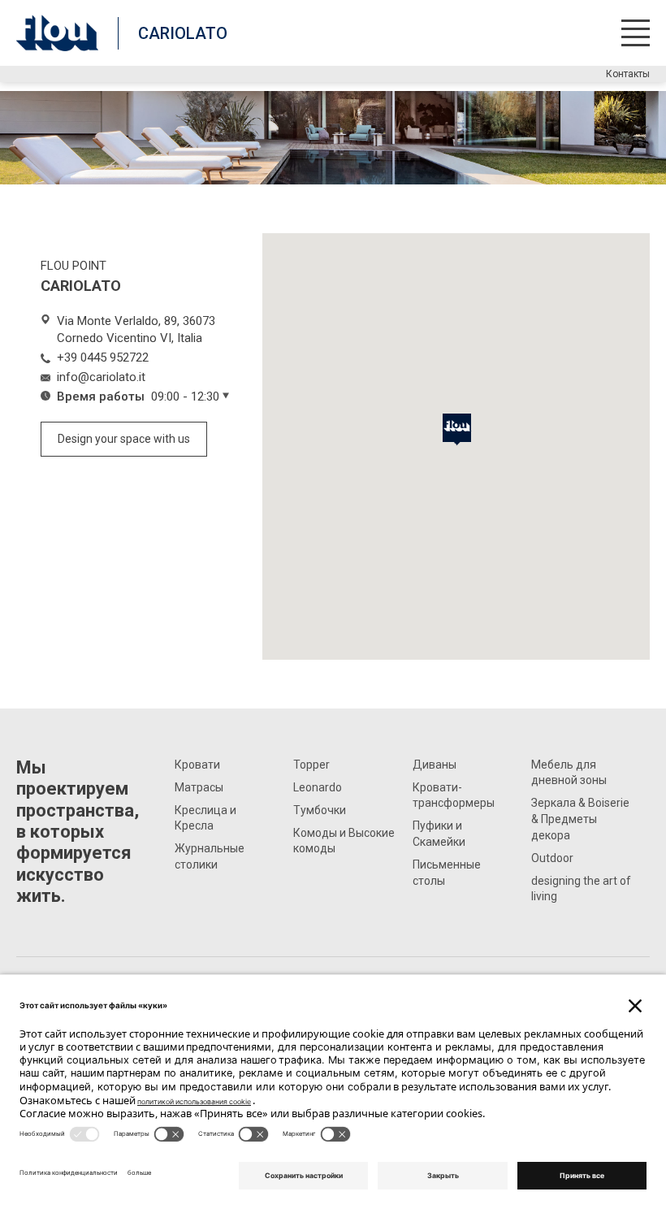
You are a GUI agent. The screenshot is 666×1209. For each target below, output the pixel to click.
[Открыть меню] (635, 33)
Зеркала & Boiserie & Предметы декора (580, 818)
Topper (311, 764)
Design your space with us (124, 438)
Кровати (197, 764)
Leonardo (317, 787)
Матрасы (199, 787)
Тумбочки (319, 810)
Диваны (434, 764)
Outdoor (552, 858)
